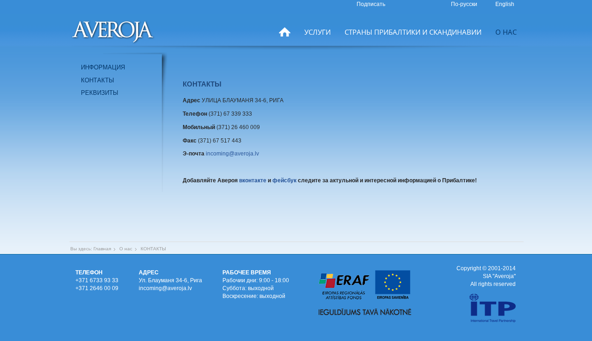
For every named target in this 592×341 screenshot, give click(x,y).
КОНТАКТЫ (97, 80)
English (504, 4)
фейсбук (284, 180)
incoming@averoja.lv (232, 153)
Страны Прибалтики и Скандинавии (413, 32)
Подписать (371, 4)
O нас (506, 32)
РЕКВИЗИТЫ (99, 92)
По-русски (465, 4)
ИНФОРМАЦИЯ (103, 67)
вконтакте (252, 180)
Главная (102, 248)
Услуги (317, 32)
